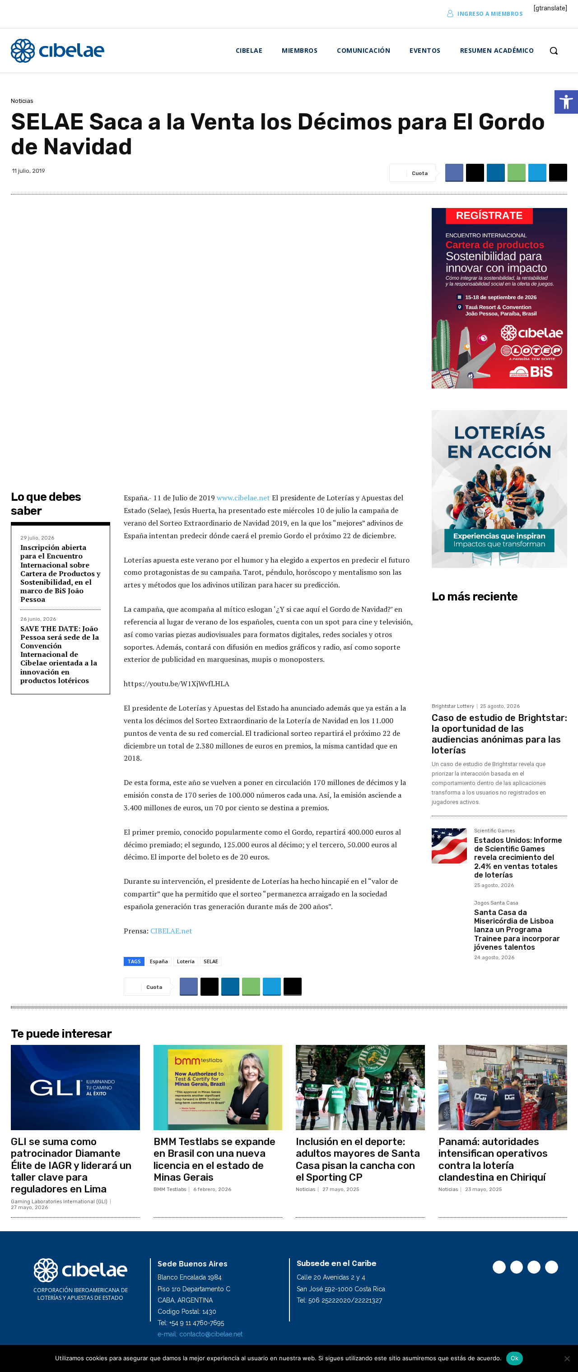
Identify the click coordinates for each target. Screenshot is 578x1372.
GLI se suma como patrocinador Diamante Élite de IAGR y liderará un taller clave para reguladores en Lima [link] (71, 1166)
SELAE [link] (211, 961)
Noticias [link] (22, 101)
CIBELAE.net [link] (171, 931)
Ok (515, 1358)
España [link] (159, 961)
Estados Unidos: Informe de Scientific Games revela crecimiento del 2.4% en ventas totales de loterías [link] (518, 857)
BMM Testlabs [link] (170, 1189)
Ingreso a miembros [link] (489, 14)
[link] (566, 102)
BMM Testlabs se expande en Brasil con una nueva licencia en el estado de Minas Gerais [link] (214, 1159)
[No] (566, 1358)
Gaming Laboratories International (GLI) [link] (59, 1201)
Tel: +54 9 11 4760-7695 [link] (191, 1322)
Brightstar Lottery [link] (453, 706)
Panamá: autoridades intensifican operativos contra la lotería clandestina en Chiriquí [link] (493, 1159)
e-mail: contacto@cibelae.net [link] (200, 1334)
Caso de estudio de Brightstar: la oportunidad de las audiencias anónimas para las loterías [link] (499, 734)
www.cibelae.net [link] (244, 498)
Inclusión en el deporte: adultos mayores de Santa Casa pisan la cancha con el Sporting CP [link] (358, 1159)
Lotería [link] (186, 961)
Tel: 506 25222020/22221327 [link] (339, 1300)
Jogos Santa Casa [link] (496, 903)
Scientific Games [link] (494, 831)
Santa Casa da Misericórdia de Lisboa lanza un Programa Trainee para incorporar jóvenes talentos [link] (517, 930)
